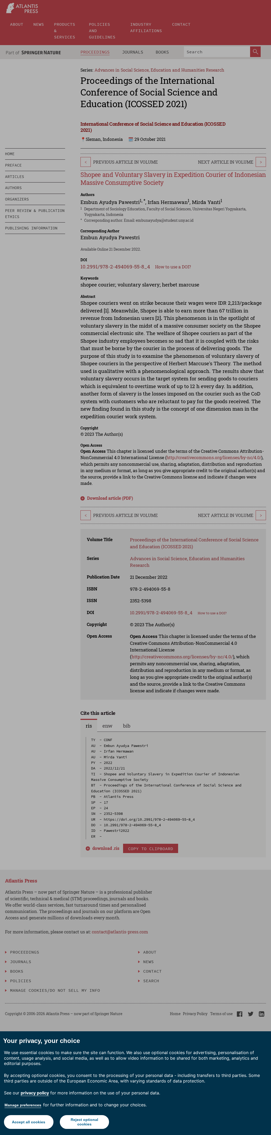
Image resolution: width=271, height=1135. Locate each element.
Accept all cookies (28, 1122)
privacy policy (35, 1092)
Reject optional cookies (84, 1121)
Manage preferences (22, 1105)
